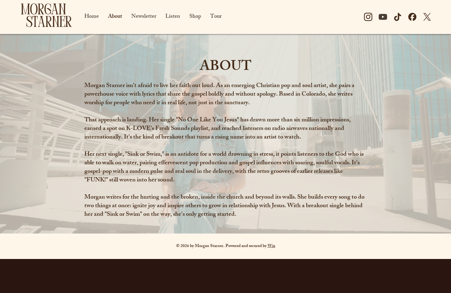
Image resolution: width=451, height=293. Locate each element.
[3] (427, 17)
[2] (412, 17)
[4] (383, 17)
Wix (271, 246)
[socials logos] (397, 17)
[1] (368, 17)
